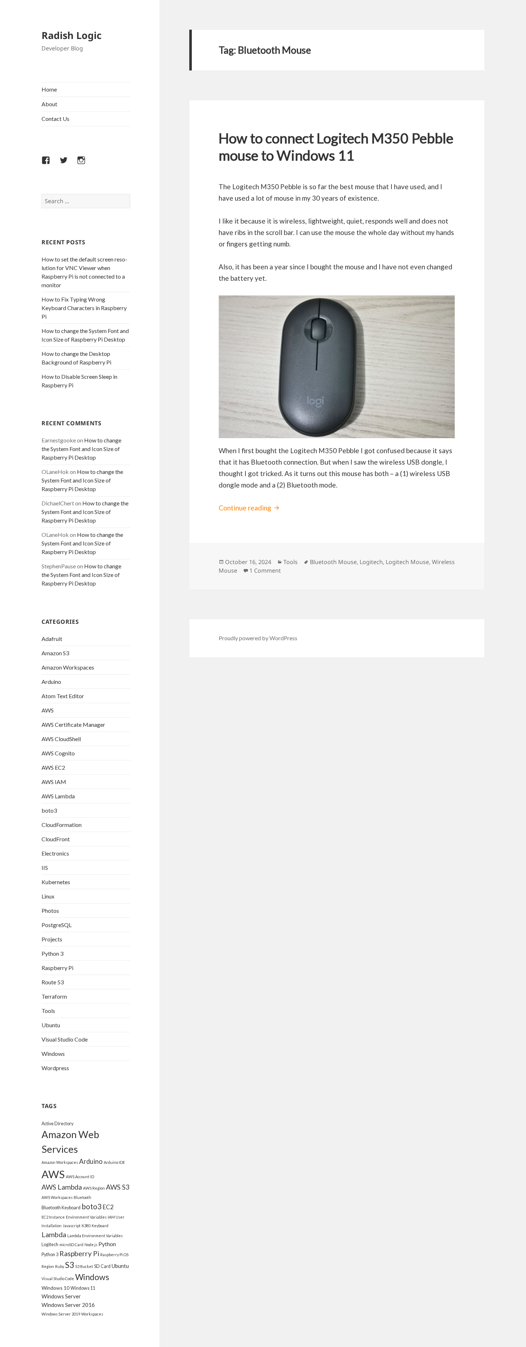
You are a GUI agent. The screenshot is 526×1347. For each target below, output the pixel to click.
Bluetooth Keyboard (61, 1207)
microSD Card (71, 1244)
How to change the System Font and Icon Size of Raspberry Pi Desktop (81, 449)
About (49, 104)
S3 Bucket (84, 1266)
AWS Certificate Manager (73, 724)
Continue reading (250, 508)
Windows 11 (82, 1288)
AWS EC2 (53, 767)
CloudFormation (62, 824)
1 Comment (265, 570)
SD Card (102, 1266)
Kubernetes (56, 881)
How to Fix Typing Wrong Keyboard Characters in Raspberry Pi (84, 308)
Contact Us (55, 118)
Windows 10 (55, 1288)
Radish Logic (72, 35)
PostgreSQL (57, 924)
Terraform (54, 996)
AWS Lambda (58, 796)
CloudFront (56, 839)
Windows (53, 1053)
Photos (50, 910)
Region (48, 1266)
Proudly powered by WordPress (258, 638)
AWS (48, 710)
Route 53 (53, 982)
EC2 (108, 1207)
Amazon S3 (55, 653)
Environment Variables (86, 1217)
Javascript (72, 1225)
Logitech (50, 1244)
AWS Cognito (58, 753)
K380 (86, 1225)
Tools (48, 1010)
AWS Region (94, 1188)
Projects (52, 939)
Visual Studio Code (65, 1039)
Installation (52, 1225)
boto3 (49, 810)
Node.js (90, 1244)
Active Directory (57, 1123)
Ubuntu (51, 1025)
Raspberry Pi (57, 967)
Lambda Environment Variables (95, 1235)
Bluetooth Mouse (333, 562)
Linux (48, 896)
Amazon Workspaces (68, 667)
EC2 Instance (53, 1217)
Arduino (51, 681)
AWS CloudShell (61, 738)
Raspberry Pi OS (114, 1254)
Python (107, 1243)
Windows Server (61, 1296)
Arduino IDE (114, 1162)
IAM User (116, 1217)
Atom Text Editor (63, 695)
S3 (69, 1265)
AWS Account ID (80, 1176)
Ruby (59, 1266)
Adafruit (52, 638)
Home (49, 89)
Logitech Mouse (407, 562)
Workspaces (92, 1314)
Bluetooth (82, 1197)
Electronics (55, 853)
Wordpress (55, 1067)
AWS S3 (118, 1187)
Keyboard (100, 1225)
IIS (45, 867)
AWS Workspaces (57, 1197)
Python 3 (52, 953)
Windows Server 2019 (61, 1314)
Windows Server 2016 (68, 1305)
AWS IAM (54, 781)
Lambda (54, 1234)
